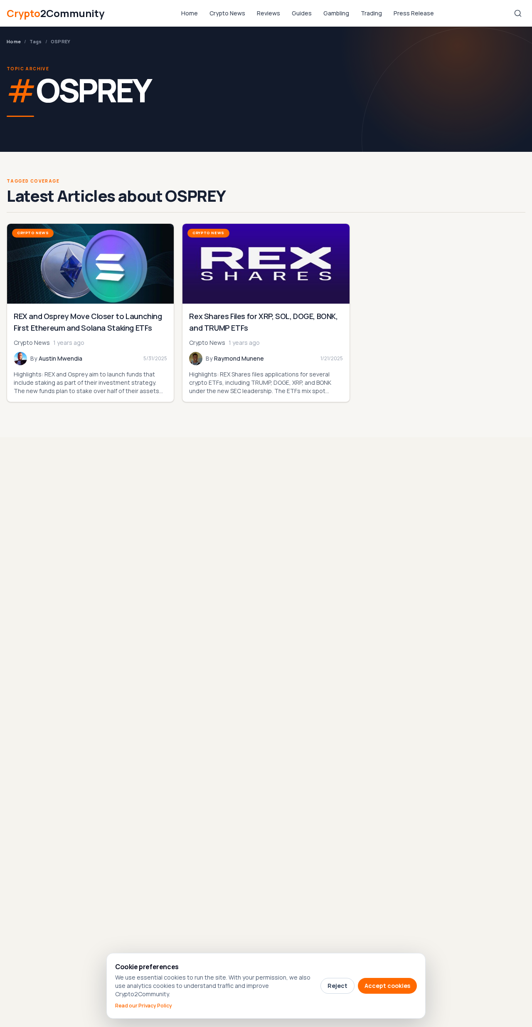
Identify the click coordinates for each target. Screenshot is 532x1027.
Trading (371, 13)
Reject (337, 986)
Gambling (336, 13)
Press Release (414, 13)
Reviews (268, 13)
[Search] (517, 13)
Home (189, 13)
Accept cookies (387, 986)
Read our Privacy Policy (143, 1005)
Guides (302, 13)
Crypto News (227, 13)
